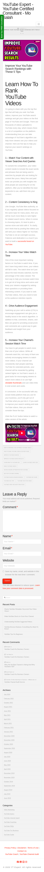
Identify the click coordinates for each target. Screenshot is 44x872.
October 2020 (8, 744)
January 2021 (8, 732)
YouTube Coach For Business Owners (16, 649)
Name (8, 536)
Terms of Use (33, 848)
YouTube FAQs (9, 826)
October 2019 (8, 781)
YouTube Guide (9, 834)
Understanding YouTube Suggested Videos (18, 622)
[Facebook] (18, 862)
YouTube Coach (11, 854)
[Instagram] (26, 862)
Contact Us (22, 851)
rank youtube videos (10, 466)
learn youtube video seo (30, 462)
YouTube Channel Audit (29, 854)
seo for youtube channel (11, 473)
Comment (10, 507)
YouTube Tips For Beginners (13, 634)
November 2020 (9, 740)
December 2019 (9, 773)
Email (7, 548)
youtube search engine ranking (13, 477)
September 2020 (9, 748)
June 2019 (7, 798)
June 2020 (7, 761)
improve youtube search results (14, 458)
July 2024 (7, 694)
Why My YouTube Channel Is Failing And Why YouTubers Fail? (19, 666)
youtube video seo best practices (14, 484)
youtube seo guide (31, 477)
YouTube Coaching (10, 822)
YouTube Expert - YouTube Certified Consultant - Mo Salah (18, 11)
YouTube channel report (12, 818)
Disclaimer (22, 848)
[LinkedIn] (20, 862)
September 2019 (9, 786)
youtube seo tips (9, 480)
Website (8, 560)
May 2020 (7, 765)
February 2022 (9, 698)
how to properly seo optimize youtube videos (17, 447)
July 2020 (7, 757)
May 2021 (7, 715)
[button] (38, 24)
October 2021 (8, 702)
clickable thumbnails (13, 383)
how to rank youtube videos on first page (16, 451)
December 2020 (9, 736)
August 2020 (8, 752)
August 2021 (8, 707)
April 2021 (7, 719)
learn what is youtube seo (12, 462)
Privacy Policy (10, 848)
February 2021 (9, 727)
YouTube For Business (11, 830)
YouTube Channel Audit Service (14, 682)
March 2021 (8, 723)
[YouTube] (23, 862)
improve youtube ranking (11, 455)
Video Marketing (9, 810)
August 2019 (8, 790)
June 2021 (7, 711)
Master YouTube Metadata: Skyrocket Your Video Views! (20, 610)
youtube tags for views (24, 480)
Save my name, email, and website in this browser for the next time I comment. (22, 573)
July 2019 (7, 794)
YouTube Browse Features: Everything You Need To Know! (21, 628)
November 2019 (9, 777)
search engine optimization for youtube (16, 469)
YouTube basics (9, 814)
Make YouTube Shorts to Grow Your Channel (19, 616)
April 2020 (7, 769)
